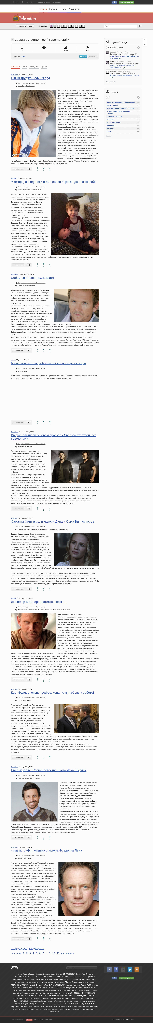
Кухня (109, 131)
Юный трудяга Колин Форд (30, 78)
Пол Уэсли (76, 985)
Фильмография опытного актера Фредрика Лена (46, 850)
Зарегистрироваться (127, 2)
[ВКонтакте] (13, 2)
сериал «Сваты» (19, 1006)
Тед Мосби (76, 1009)
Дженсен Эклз (29, 979)
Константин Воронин (87, 979)
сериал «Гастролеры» (32, 998)
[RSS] (31, 2)
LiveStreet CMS (124, 1019)
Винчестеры (28, 446)
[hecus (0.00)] (65, 26)
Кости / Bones (112, 105)
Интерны (110, 128)
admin (23, 56)
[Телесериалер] (25, 18)
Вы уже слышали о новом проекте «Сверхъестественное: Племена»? (53, 436)
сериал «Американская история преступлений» (54, 993)
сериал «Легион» (76, 998)
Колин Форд (21, 86)
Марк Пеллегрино (23, 609)
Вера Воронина (87, 974)
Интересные (15, 66)
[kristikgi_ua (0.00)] (55, 26)
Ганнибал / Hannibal (114, 116)
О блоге (84, 56)
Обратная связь (56, 2)
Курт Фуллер (22, 700)
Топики (43, 9)
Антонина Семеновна (43, 974)
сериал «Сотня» (34, 1006)
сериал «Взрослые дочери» (73, 995)
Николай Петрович (36, 985)
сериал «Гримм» (47, 998)
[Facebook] (18, 2)
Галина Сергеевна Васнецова (58, 977)
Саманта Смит (22, 529)
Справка (40, 2)
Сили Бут (39, 1009)
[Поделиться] (29, 169)
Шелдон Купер (54, 1012)
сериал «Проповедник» (45, 1004)
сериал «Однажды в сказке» (84, 1001)
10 (53, 953)
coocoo (13, 360)
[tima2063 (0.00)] (58, 26)
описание (69, 985)
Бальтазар (31, 285)
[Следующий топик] (145, 44)
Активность (74, 9)
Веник (78, 974)
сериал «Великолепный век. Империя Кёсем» (37, 995)
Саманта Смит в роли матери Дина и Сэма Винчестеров (52, 521)
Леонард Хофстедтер (33, 982)
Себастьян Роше (23, 285)
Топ (108, 97)
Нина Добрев (49, 985)
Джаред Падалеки (23, 189)
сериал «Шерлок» (27, 1009)
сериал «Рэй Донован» (81, 1003)
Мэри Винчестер (32, 529)
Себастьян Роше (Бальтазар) (32, 277)
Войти (114, 2)
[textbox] (81, 967)
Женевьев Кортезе (35, 189)
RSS (114, 81)
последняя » (67, 953)
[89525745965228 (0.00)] (80, 26)
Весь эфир (109, 81)
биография (69, 974)
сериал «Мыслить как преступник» (24, 990)
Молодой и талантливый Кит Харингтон (124, 75)
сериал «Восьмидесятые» (87, 988)
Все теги (14, 967)
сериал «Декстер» (61, 998)
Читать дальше (18, 169)
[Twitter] (27, 2)
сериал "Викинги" (84, 990)
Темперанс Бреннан (88, 1009)
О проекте (47, 2)
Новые (24, 66)
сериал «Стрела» (46, 1006)
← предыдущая (19, 948)
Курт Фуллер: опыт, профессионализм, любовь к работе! (52, 692)
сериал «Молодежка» (38, 1001)
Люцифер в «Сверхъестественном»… (39, 602)
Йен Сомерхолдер (71, 979)
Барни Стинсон (56, 974)
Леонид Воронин (48, 982)
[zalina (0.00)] (83, 26)
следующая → (36, 948)
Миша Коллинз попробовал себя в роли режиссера (48, 363)
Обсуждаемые (34, 66)
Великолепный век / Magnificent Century (124, 63)
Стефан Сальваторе (51, 1009)
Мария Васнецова (73, 982)
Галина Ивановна (36, 977)
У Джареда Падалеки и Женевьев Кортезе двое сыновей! (53, 182)
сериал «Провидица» (25, 1003)
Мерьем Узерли (19, 985)
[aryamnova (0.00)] (62, 26)
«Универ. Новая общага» (25, 974)
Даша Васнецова (79, 977)
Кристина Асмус (19, 982)
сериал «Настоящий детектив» (60, 1001)
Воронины (111, 125)
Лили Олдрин (59, 982)
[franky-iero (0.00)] (69, 26)
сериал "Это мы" (29, 993)
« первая (16, 953)
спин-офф (21, 446)
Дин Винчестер (63, 529)
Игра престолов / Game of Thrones (122, 73)
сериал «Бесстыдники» (85, 993)
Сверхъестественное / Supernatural (123, 54)
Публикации (120, 47)
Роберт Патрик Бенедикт (25, 778)
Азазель (47, 609)
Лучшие (44, 66)
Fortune (132, 1019)
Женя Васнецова (55, 979)
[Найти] (140, 26)
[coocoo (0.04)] (51, 26)
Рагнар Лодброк (87, 985)
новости (60, 985)
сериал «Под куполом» (66, 987)
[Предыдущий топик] (145, 40)
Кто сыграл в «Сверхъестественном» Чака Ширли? (48, 770)
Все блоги (108, 136)
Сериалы (53, 9)
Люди (63, 9)
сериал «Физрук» (59, 1006)
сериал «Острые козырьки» (45, 988)
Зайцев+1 (110, 119)
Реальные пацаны (114, 122)
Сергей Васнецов (28, 988)
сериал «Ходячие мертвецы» (46, 990)
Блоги (36, 1019)
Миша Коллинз (22, 371)
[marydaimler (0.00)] (76, 26)
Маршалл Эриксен (89, 982)
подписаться (92, 56)
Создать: (21, 26)
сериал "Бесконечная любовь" (67, 990)
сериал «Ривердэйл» (60, 1004)
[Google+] (22, 2)
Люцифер (41, 609)
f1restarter (113, 71)
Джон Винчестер (43, 529)
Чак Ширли (37, 778)
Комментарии (111, 47)
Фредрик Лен (33, 609)
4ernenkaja (113, 52)
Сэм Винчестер (30, 86)
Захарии (28, 700)
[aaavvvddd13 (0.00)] (72, 26)
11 (58, 953)
